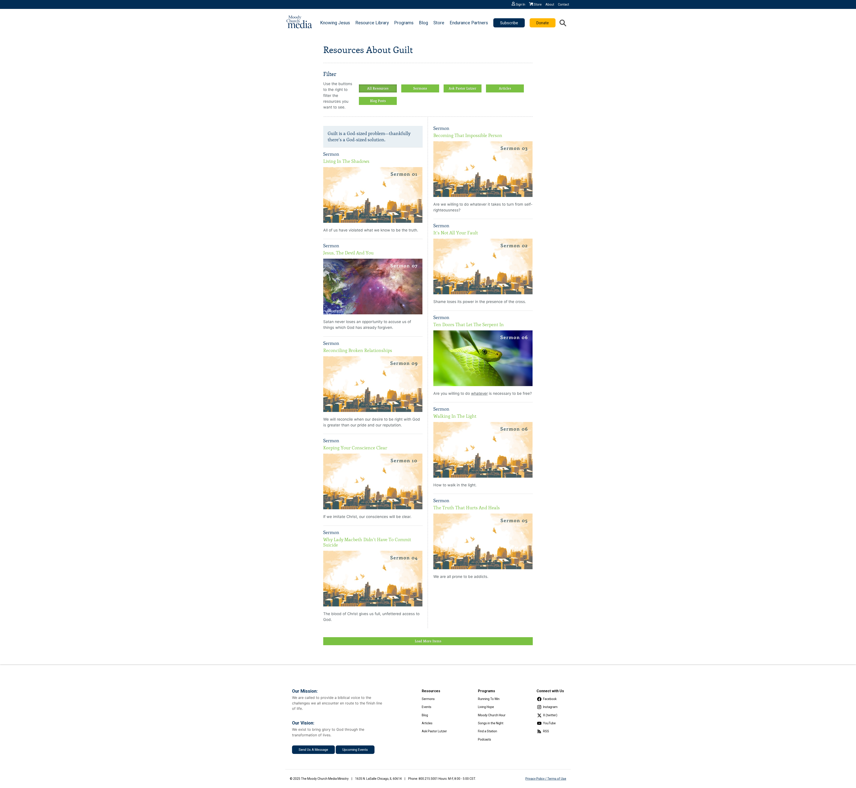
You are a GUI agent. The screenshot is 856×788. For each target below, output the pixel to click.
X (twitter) (550, 715)
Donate (542, 22)
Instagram (550, 707)
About (549, 4)
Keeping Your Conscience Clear (355, 447)
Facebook (550, 699)
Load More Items (428, 641)
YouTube (549, 723)
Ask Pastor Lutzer (462, 88)
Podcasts (484, 739)
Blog (423, 22)
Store (537, 4)
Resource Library (372, 22)
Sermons (420, 88)
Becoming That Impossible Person (467, 135)
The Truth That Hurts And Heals (466, 507)
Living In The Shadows (346, 161)
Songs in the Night (490, 723)
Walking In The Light (454, 416)
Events (426, 707)
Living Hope (486, 707)
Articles (505, 88)
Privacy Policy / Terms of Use (545, 778)
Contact (563, 4)
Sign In (520, 4)
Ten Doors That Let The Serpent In (468, 324)
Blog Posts (378, 101)
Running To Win (489, 699)
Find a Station (487, 731)
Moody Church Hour (492, 715)
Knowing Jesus (335, 22)
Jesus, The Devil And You (348, 253)
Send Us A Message (313, 750)
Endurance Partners (469, 22)
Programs (404, 22)
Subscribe (509, 22)
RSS (546, 731)
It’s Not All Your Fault (455, 232)
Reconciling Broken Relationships (357, 350)
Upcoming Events (355, 750)
